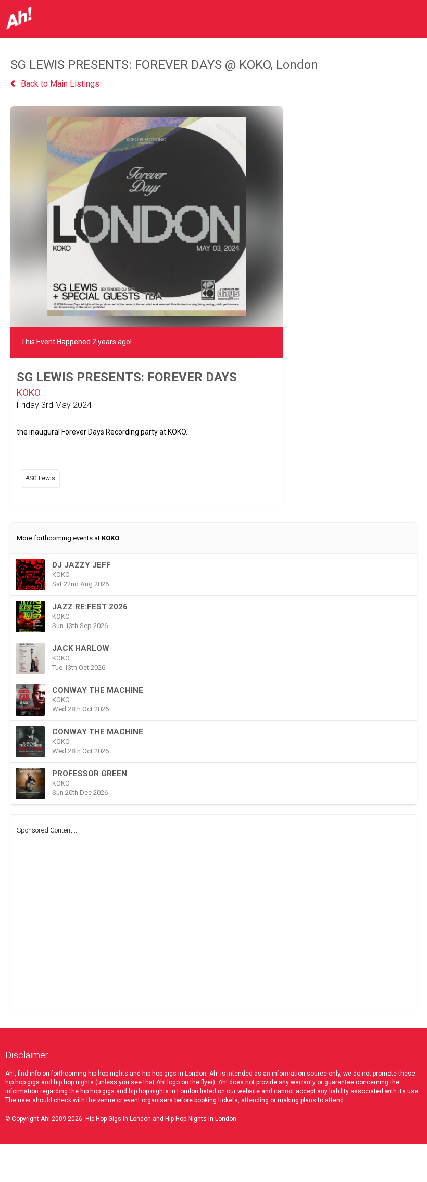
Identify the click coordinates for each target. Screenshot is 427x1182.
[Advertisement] (213, 928)
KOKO (29, 392)
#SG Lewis (40, 478)
